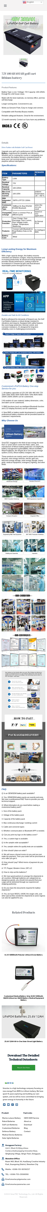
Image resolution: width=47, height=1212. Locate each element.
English (30, 2)
